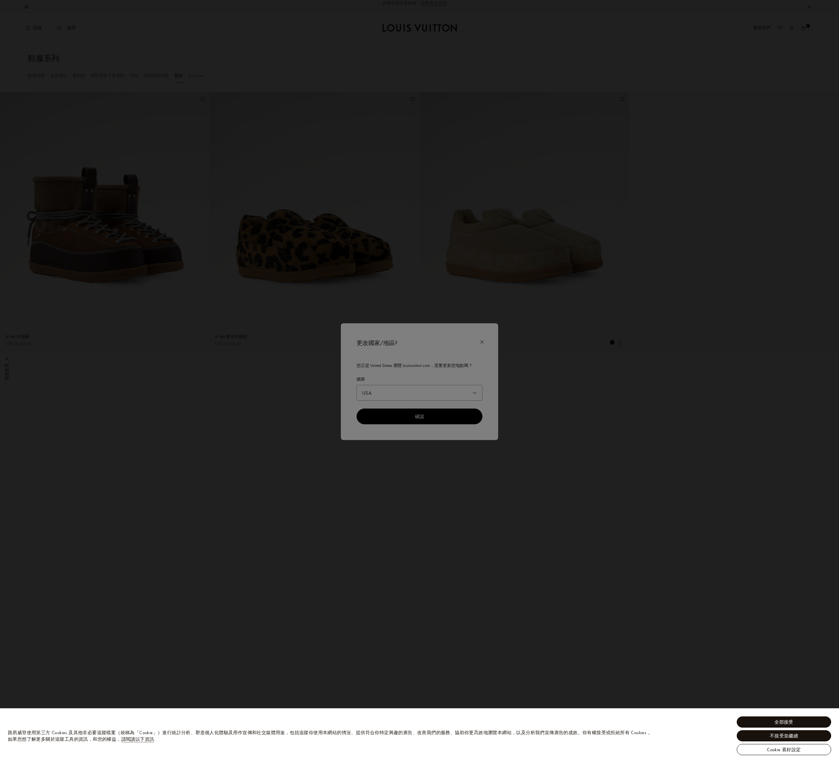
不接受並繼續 (784, 736)
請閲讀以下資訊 (137, 739)
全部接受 (783, 722)
